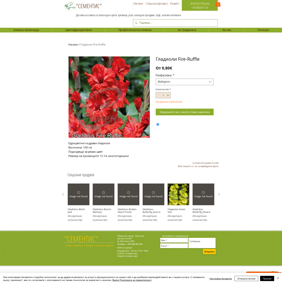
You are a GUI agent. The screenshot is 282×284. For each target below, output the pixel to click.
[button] (218, 3)
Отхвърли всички (246, 278)
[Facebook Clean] (66, 269)
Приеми (267, 278)
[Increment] (168, 95)
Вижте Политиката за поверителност (132, 280)
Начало (73, 44)
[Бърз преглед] (178, 194)
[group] (141, 204)
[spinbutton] (163, 95)
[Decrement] (158, 95)
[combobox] (185, 82)
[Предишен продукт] (63, 194)
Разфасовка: (165, 75)
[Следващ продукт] (219, 194)
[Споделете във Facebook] (158, 124)
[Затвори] (278, 278)
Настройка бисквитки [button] (221, 278)
